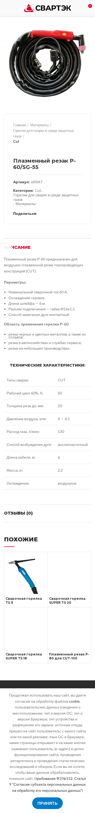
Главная (19, 125)
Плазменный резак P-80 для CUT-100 (69, 656)
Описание (17, 247)
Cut (16, 141)
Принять (47, 803)
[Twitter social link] (48, 213)
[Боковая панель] (6, 250)
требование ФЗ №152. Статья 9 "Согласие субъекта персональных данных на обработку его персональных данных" (47, 784)
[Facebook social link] (42, 213)
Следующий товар (26, 149)
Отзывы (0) (18, 513)
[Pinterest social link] (54, 213)
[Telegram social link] (66, 213)
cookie (74, 701)
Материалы (39, 125)
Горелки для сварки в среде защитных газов (43, 133)
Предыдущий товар (15, 149)
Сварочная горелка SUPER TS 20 (67, 601)
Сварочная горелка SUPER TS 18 (24, 656)
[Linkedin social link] (60, 213)
